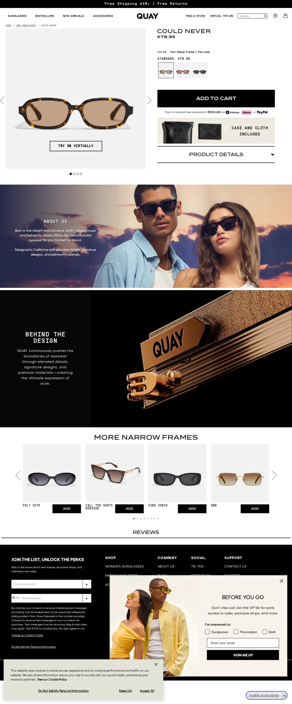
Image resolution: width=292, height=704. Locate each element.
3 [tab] (77, 173)
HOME (8, 26)
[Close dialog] (282, 581)
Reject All (125, 691)
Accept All (147, 691)
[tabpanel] (76, 98)
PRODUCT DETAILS (216, 154)
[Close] (156, 664)
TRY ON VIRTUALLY (76, 146)
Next (149, 100)
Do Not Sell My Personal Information (33, 646)
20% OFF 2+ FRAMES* (146, 3)
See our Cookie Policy (52, 679)
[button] (134, 518)
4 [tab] (81, 173)
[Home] (148, 16)
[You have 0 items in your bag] (286, 17)
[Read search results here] (265, 16)
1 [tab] (71, 173)
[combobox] (250, 16)
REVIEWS (146, 532)
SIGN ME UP (243, 655)
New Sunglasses (26, 26)
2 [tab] (74, 173)
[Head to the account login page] (275, 17)
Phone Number (24, 590)
